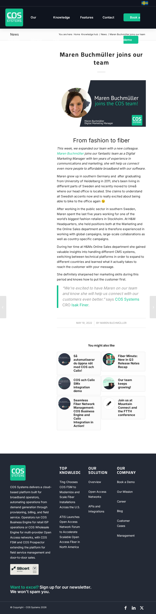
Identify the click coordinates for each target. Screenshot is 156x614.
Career (121, 501)
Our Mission (125, 491)
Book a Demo (126, 482)
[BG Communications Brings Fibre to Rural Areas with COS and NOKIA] (3, 307)
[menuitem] (14, 17)
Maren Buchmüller (70, 153)
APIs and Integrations (96, 509)
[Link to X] (142, 608)
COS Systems (127, 299)
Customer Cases (123, 523)
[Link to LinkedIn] (134, 608)
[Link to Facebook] (125, 608)
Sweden (145, 3)
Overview (94, 482)
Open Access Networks (97, 494)
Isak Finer (80, 305)
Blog (120, 511)
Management (126, 535)
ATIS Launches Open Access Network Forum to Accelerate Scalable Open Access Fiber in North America (70, 532)
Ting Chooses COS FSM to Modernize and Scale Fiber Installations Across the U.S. (70, 494)
